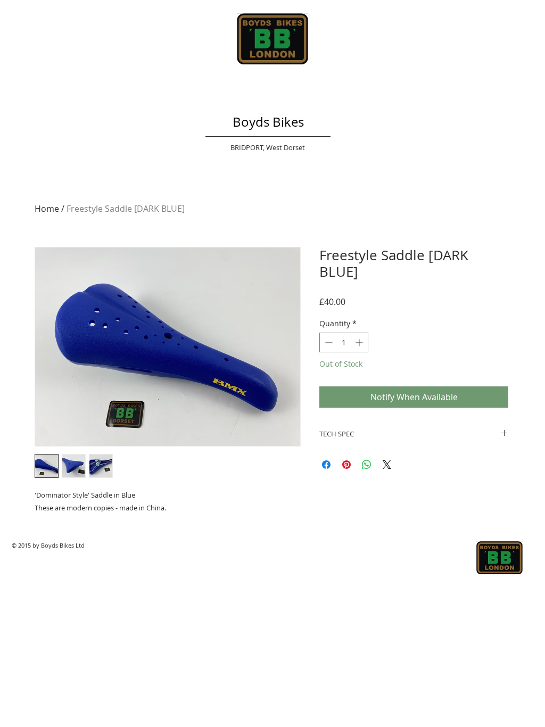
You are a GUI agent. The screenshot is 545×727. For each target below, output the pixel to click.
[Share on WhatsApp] (366, 464)
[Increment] (360, 342)
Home (47, 208)
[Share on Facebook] (326, 464)
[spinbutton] (343, 342)
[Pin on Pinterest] (346, 464)
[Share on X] (387, 464)
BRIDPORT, (248, 147)
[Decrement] (327, 342)
